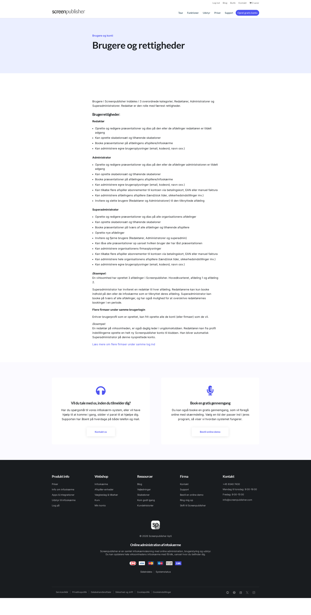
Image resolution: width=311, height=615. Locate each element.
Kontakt (242, 3)
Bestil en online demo (191, 494)
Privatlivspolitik (79, 592)
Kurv (97, 500)
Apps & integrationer (63, 494)
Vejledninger (144, 489)
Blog (225, 3)
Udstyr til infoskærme (63, 500)
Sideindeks (146, 571)
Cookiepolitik (143, 592)
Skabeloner (143, 494)
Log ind (216, 3)
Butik (233, 3)
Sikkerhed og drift (124, 592)
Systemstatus (163, 571)
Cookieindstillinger (162, 592)
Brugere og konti (102, 35)
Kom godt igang (146, 500)
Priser (217, 13)
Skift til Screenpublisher (193, 505)
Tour (180, 13)
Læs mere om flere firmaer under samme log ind (123, 344)
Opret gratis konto (247, 12)
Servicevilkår (62, 592)
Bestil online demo (210, 431)
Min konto (100, 505)
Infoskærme (101, 484)
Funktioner (193, 13)
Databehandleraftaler (101, 592)
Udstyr (206, 13)
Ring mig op (186, 500)
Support (229, 13)
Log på (55, 505)
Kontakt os (101, 431)
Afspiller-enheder (104, 489)
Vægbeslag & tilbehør (106, 494)
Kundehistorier (145, 505)
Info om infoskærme (63, 489)
